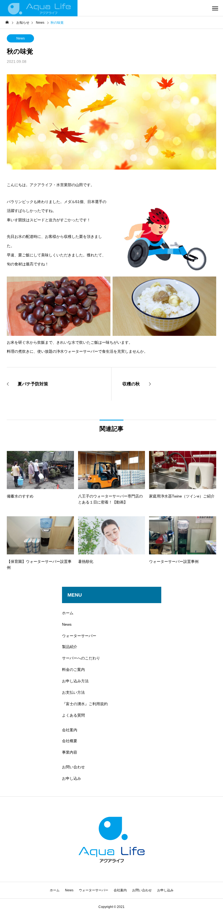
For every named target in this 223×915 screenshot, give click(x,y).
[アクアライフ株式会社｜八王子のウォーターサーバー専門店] (39, 8)
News (20, 38)
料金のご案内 (73, 669)
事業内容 (69, 752)
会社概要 (69, 741)
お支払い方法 (73, 692)
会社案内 (69, 730)
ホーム (67, 613)
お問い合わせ (73, 767)
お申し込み (71, 778)
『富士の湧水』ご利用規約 (85, 704)
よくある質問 (73, 715)
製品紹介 (69, 646)
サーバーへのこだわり (81, 658)
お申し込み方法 (75, 681)
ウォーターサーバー (79, 636)
